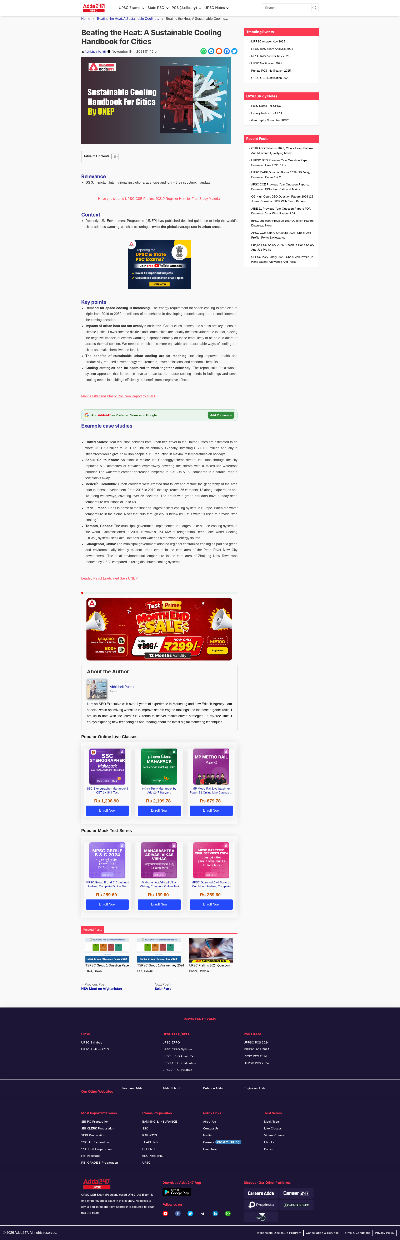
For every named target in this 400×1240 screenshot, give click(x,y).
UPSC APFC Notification (179, 1063)
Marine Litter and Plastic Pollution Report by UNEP (118, 396)
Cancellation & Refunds (322, 1232)
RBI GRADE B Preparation (99, 1162)
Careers (221, 1142)
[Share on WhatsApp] (203, 51)
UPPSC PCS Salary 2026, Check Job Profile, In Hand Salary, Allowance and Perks (282, 259)
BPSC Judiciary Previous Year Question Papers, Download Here (282, 223)
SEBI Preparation (93, 1135)
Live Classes (273, 1128)
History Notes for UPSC (267, 113)
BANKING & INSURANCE (159, 1121)
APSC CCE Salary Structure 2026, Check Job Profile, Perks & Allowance (281, 235)
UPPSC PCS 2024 (256, 1042)
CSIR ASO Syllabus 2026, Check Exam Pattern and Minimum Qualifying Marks (282, 151)
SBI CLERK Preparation (97, 1128)
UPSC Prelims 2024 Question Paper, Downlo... (209, 968)
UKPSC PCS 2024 (256, 1063)
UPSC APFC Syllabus (177, 1069)
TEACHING (150, 1142)
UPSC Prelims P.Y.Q (95, 1049)
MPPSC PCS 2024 (256, 1049)
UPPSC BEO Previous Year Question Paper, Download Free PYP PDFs (280, 163)
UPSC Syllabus (91, 1042)
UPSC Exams (129, 8)
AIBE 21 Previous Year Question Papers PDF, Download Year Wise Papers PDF (281, 211)
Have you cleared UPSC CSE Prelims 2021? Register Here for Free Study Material (159, 198)
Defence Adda (213, 1088)
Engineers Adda (255, 1088)
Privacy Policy (384, 1232)
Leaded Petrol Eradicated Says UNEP (109, 578)
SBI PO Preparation (95, 1121)
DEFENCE (149, 1149)
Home (85, 18)
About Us (209, 1121)
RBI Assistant (90, 1155)
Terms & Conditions (357, 1232)
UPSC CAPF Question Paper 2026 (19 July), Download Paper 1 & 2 (280, 175)
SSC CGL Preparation (96, 1149)
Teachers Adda (132, 1088)
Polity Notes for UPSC (266, 105)
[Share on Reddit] (219, 51)
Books (268, 1149)
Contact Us (211, 1128)
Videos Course (274, 1135)
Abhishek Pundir (96, 51)
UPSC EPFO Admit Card (179, 1056)
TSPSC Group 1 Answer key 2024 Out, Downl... (160, 968)
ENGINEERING (153, 1155)
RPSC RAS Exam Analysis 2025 (272, 48)
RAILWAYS (149, 1135)
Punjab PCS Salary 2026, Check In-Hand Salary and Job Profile (282, 247)
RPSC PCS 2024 (255, 1056)
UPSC (146, 1162)
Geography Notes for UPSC (270, 120)
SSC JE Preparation (95, 1142)
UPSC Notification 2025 (266, 63)
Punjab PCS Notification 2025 (271, 70)
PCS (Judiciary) (184, 8)
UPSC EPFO (171, 1042)
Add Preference (221, 415)
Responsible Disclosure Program (278, 1232)
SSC (145, 1128)
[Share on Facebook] (227, 51)
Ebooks (269, 1142)
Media (207, 1135)
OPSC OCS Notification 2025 (270, 78)
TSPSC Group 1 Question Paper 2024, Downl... (107, 968)
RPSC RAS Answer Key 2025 (270, 56)
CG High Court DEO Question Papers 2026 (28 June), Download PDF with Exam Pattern (282, 199)
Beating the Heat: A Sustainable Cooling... (128, 18)
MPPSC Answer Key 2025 (268, 41)
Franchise (210, 1149)
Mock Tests (272, 1121)
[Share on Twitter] (234, 51)
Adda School (171, 1088)
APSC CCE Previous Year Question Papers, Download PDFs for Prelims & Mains (280, 187)
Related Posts (92, 929)
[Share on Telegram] (211, 51)
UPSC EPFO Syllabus (177, 1049)
